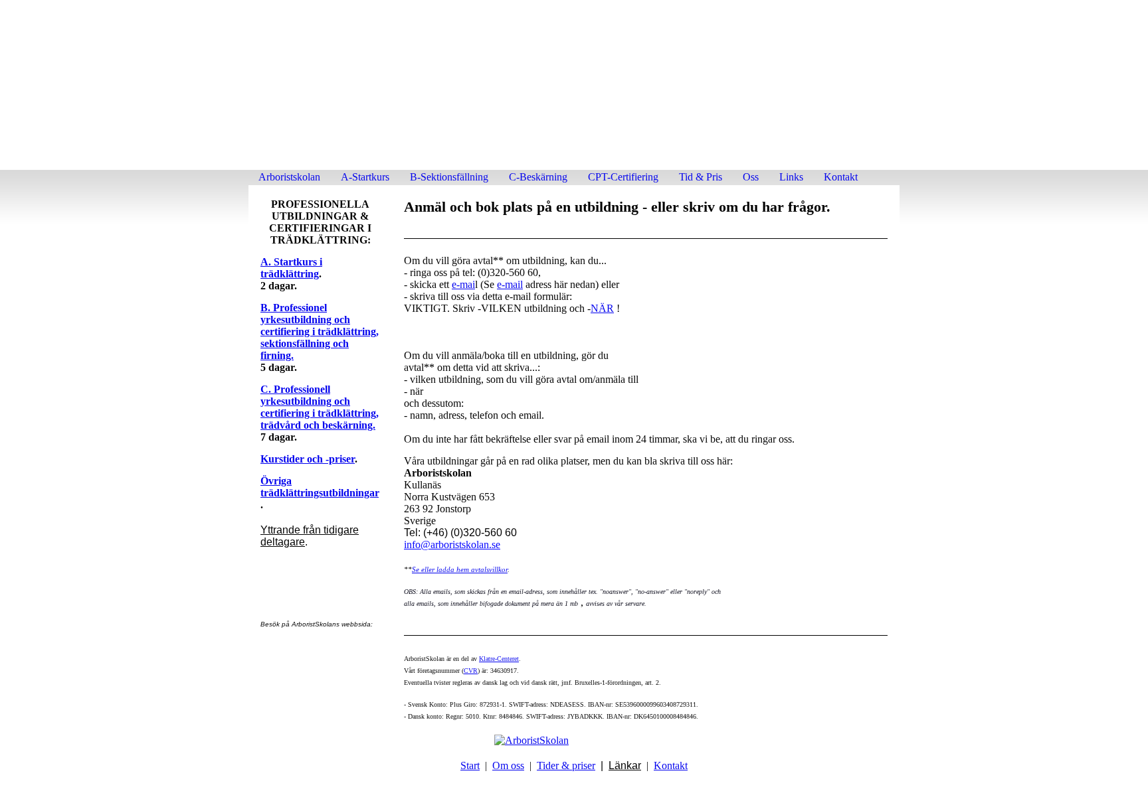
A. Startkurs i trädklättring (291, 267)
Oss (751, 176)
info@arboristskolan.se (452, 544)
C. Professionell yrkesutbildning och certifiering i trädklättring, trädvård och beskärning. (319, 407)
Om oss (508, 765)
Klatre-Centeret (499, 658)
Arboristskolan (289, 176)
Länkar (625, 765)
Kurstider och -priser (307, 459)
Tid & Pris (700, 176)
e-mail (510, 284)
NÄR (602, 308)
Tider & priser (566, 765)
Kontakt (841, 176)
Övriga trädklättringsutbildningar (319, 486)
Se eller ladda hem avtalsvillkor (460, 569)
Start (470, 765)
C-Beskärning (538, 176)
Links (791, 176)
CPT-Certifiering (623, 176)
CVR (471, 670)
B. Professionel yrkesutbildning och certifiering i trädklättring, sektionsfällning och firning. (319, 331)
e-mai (463, 284)
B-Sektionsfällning (449, 176)
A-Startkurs (365, 176)
